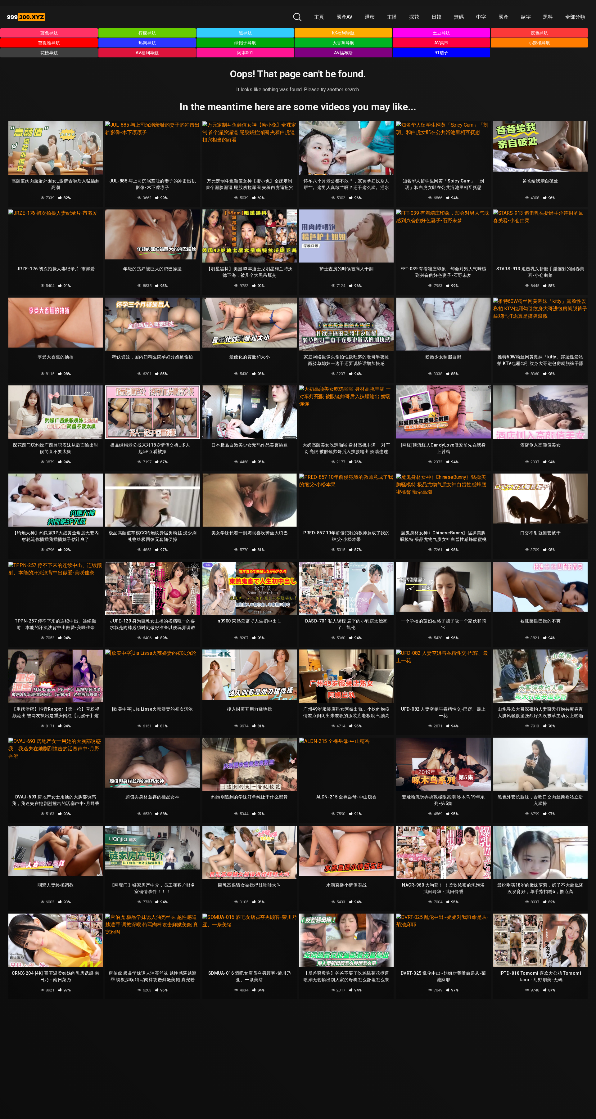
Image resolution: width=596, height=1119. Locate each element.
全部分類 (575, 17)
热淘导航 (147, 42)
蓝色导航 (49, 32)
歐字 (526, 17)
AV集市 (441, 42)
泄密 (370, 17)
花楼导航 (49, 52)
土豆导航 (441, 32)
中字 (481, 17)
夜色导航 (539, 32)
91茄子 (441, 52)
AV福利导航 (147, 52)
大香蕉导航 (343, 42)
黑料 (548, 17)
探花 (414, 17)
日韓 (436, 17)
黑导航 (245, 32)
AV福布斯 (343, 52)
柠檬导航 (147, 32)
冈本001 (245, 52)
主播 (392, 17)
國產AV (344, 17)
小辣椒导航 (539, 42)
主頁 (319, 17)
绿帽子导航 (245, 42)
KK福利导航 (343, 32)
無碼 (459, 17)
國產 (503, 17)
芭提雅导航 (49, 42)
